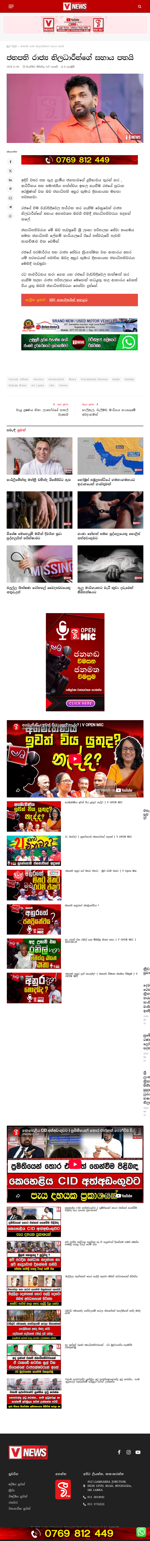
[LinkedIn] (10, 180)
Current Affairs (19, 379)
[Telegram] (10, 207)
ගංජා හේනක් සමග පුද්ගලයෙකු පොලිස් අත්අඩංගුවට (109, 536)
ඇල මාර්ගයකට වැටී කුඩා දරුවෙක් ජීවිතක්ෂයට (105, 590)
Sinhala (129, 379)
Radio (116, 379)
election (38, 379)
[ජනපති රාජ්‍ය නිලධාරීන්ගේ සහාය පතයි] (75, 108)
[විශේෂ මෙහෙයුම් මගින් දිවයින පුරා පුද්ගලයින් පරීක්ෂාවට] (39, 510)
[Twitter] (10, 171)
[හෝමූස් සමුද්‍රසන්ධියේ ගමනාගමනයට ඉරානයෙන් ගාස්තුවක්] (110, 456)
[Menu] (11, 6)
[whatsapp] (79, 342)
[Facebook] (10, 162)
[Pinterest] (10, 189)
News (72, 379)
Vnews (63, 385)
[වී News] (75, 6)
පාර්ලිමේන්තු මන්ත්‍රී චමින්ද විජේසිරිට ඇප (39, 480)
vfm (51, 385)
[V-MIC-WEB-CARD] (75, 662)
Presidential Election (94, 379)
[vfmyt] (75, 25)
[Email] (10, 198)
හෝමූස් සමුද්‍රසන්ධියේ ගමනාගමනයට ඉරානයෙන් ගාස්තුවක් (106, 482)
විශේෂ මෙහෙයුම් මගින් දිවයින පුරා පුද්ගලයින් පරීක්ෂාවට (34, 536)
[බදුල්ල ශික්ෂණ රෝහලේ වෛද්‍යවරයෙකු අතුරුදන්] (39, 564)
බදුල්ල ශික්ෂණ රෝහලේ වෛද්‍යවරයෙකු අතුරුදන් (39, 590)
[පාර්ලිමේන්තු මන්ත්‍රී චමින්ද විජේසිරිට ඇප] (39, 456)
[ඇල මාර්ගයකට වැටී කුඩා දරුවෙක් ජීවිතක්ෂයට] (110, 564)
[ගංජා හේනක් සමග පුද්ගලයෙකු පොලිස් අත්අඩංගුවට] (110, 510)
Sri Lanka (37, 385)
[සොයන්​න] (139, 6)
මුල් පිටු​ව (12, 46)
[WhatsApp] (10, 216)
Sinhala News (18, 385)
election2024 (56, 379)
